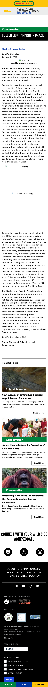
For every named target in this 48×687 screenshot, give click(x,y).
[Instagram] (16, 586)
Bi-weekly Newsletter (18, 661)
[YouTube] (23, 586)
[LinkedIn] (37, 586)
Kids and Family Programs (20, 669)
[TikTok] (31, 586)
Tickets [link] (8, 684)
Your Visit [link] (39, 684)
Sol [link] (12, 638)
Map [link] (24, 684)
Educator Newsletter (18, 665)
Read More (38, 412)
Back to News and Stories (14, 49)
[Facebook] (10, 586)
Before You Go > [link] (25, 13)
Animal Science (15, 389)
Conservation (10, 29)
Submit (9, 679)
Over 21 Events (15, 673)
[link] (24, 3)
